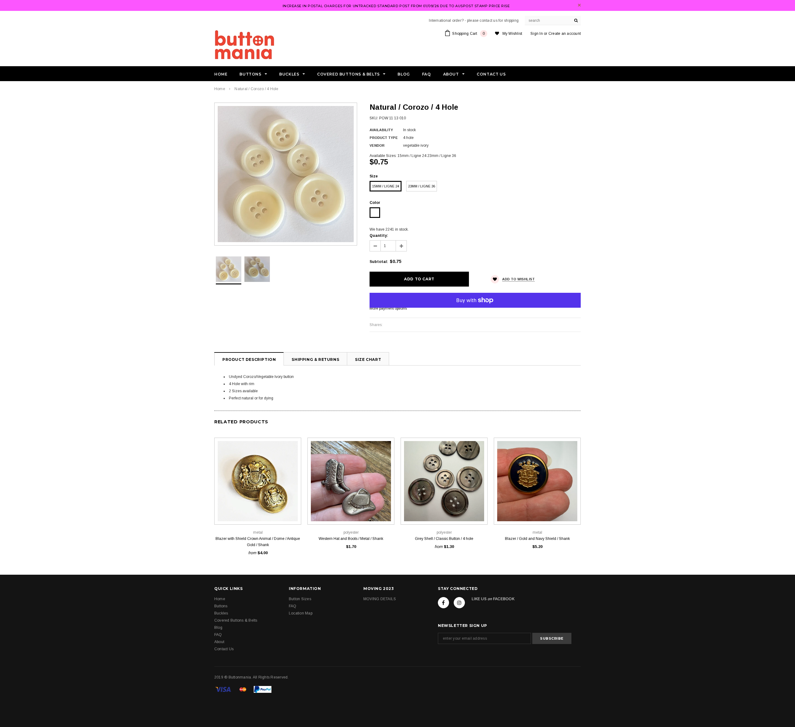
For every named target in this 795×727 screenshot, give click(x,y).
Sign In (536, 33)
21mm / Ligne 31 (458, 510)
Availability (381, 130)
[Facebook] (443, 602)
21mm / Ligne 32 (351, 510)
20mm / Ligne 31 (257, 510)
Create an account (564, 33)
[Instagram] (459, 602)
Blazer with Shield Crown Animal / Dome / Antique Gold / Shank (258, 541)
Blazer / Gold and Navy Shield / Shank (537, 538)
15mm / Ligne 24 (385, 186)
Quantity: (379, 235)
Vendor (377, 145)
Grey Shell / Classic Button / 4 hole (444, 538)
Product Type (384, 138)
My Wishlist (512, 33)
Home (219, 89)
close (579, 5)
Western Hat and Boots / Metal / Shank (351, 538)
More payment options (388, 308)
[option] (286, 174)
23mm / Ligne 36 (421, 186)
